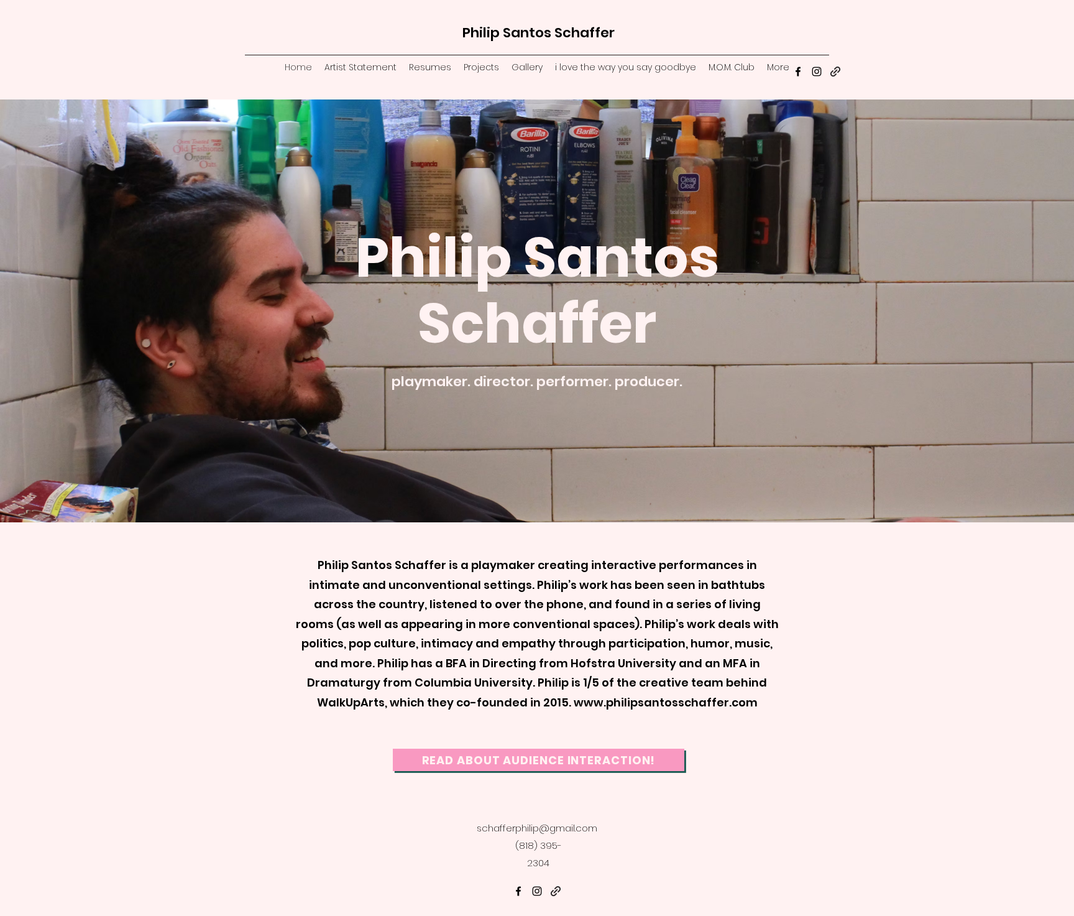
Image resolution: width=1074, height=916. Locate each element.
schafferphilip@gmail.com (537, 828)
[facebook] (798, 71)
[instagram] (816, 71)
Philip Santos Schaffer (538, 32)
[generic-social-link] (835, 71)
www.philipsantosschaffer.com (666, 702)
